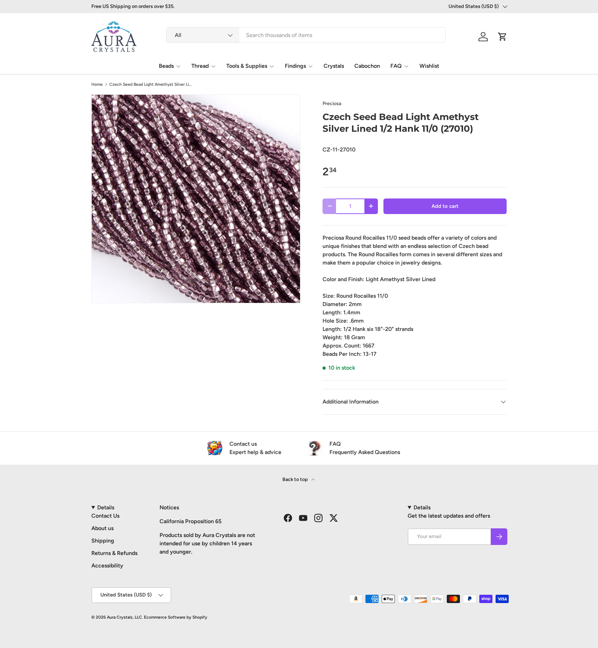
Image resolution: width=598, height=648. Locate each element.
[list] (196, 199)
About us (102, 528)
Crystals (334, 66)
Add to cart (445, 206)
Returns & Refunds (114, 553)
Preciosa (332, 104)
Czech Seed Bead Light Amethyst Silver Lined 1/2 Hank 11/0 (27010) (150, 84)
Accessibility (107, 565)
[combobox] (305, 35)
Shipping (102, 540)
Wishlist (429, 66)
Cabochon (367, 66)
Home (97, 84)
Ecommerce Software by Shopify (175, 617)
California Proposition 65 (190, 521)
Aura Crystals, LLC (124, 617)
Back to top (295, 479)
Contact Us (105, 515)
